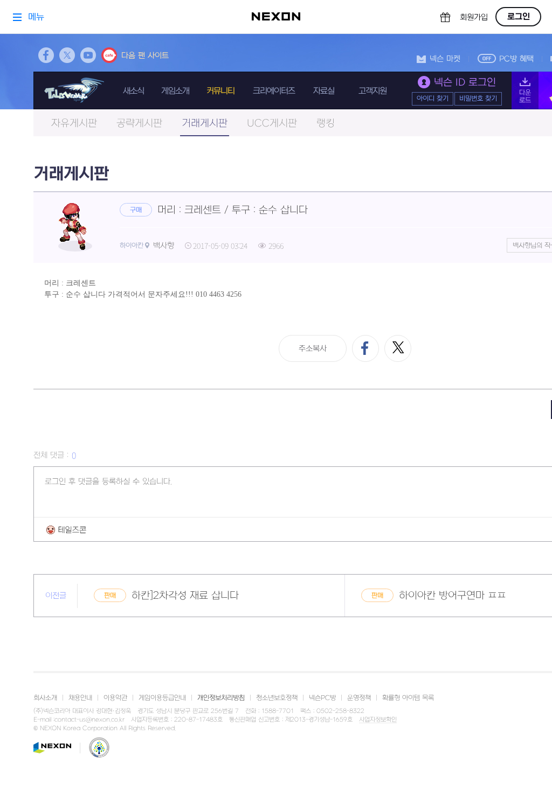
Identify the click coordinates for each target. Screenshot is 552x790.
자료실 (323, 91)
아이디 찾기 (432, 98)
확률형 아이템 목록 (408, 698)
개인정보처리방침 (221, 698)
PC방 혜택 (516, 59)
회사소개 (45, 698)
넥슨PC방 (322, 698)
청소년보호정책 (277, 698)
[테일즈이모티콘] (66, 529)
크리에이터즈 (274, 91)
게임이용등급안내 (162, 698)
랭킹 (325, 123)
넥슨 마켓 (445, 59)
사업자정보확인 (378, 720)
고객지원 (372, 91)
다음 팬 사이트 (145, 55)
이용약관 (115, 698)
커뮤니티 (220, 91)
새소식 (133, 91)
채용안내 (80, 698)
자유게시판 (74, 123)
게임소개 (175, 91)
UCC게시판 (272, 123)
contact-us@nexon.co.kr (89, 719)
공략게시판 (139, 123)
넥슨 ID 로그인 (465, 82)
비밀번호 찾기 (478, 98)
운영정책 (359, 698)
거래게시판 (204, 123)
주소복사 (313, 348)
